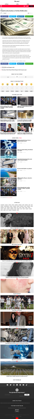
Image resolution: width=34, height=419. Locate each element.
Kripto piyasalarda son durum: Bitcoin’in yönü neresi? (24, 141)
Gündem (5, 118)
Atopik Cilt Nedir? (17, 293)
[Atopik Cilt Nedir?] (17, 286)
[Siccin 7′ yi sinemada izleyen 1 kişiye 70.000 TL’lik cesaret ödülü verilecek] (17, 253)
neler (26, 207)
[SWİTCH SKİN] (24, 6)
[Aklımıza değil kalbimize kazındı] (17, 220)
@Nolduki (17, 409)
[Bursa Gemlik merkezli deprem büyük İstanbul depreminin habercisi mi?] (8, 127)
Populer (6, 4)
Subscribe (17, 411)
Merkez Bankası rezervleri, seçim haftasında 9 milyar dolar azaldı (7, 121)
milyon (15, 207)
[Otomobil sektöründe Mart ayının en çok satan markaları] (17, 335)
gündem (2, 207)
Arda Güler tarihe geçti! (17, 310)
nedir (23, 207)
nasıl (20, 207)
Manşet (8, 118)
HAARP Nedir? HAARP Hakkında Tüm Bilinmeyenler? (17, 376)
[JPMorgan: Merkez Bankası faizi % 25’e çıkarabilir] (25, 100)
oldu (29, 207)
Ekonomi (2, 118)
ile (5, 207)
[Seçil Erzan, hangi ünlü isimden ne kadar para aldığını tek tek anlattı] (25, 127)
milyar (12, 207)
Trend (28, 4)
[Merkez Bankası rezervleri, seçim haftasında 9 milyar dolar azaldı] (8, 114)
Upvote (8, 77)
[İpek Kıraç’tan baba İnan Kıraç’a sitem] (17, 319)
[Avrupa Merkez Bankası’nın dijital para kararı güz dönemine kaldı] (25, 114)
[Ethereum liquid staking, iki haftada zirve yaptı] (8, 153)
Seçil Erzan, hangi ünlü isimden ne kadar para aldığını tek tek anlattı (24, 133)
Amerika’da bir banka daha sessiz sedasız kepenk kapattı (24, 160)
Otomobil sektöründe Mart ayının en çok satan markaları (17, 343)
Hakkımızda (17, 416)
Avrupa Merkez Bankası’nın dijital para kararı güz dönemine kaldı (24, 121)
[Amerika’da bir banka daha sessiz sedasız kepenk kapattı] (8, 163)
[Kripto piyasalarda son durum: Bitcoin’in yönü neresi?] (8, 144)
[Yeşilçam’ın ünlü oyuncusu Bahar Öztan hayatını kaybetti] (17, 269)
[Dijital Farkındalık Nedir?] (17, 352)
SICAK (17, 4)
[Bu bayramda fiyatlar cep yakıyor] (8, 172)
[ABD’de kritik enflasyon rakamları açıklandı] (8, 182)
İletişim (20, 416)
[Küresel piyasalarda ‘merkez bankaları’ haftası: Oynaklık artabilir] (8, 100)
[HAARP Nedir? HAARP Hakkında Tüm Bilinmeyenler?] (17, 368)
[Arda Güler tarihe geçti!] (17, 302)
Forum (13, 416)
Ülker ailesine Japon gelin (17, 244)
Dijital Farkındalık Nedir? (17, 359)
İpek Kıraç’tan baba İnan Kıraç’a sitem (17, 326)
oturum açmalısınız (9, 197)
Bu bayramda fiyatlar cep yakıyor (24, 168)
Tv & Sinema (22, 131)
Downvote (25, 77)
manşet (8, 207)
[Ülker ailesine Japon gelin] (17, 236)
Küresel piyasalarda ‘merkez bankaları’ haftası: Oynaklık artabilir (6, 107)
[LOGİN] (27, 6)
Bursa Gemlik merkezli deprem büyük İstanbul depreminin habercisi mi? (8, 133)
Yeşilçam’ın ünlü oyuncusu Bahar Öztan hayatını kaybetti (17, 277)
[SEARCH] (25, 6)
